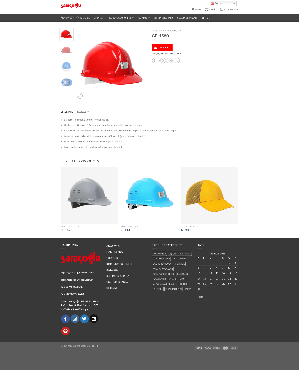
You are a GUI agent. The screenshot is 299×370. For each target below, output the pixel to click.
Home (155, 30)
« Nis (200, 296)
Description (68, 112)
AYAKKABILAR (159, 253)
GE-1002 (185, 230)
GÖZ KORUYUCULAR (162, 264)
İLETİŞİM (206, 18)
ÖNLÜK (183, 284)
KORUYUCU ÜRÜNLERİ (119, 263)
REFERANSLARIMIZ (163, 18)
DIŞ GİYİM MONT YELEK (180, 253)
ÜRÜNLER (112, 257)
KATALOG (112, 269)
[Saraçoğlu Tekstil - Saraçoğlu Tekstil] (111, 7)
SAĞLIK (172, 279)
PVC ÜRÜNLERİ (159, 279)
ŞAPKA (188, 289)
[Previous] (81, 64)
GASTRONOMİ (179, 258)
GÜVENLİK (180, 264)
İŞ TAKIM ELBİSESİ (173, 289)
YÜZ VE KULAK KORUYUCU (165, 284)
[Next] (142, 64)
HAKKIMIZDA (114, 251)
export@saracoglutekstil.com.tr (78, 272)
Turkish (218, 3)
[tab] (68, 112)
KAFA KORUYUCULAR (171, 30)
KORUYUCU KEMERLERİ (163, 274)
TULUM (182, 279)
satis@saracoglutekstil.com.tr (77, 279)
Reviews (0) (83, 112)
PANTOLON (182, 274)
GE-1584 (125, 230)
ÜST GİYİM (158, 289)
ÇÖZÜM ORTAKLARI (187, 18)
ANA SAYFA (113, 245)
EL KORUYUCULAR (161, 258)
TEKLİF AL (164, 47)
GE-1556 (65, 230)
